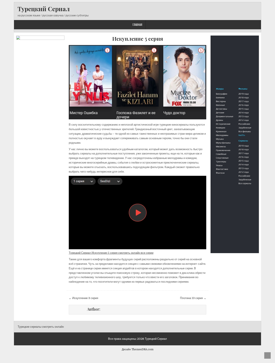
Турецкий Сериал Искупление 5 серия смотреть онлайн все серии (111, 252)
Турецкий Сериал (44, 9)
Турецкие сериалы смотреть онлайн (41, 326)
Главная (137, 24)
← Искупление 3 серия (83, 298)
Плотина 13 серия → (193, 298)
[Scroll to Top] (267, 355)
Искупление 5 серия (137, 39)
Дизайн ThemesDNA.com (137, 349)
